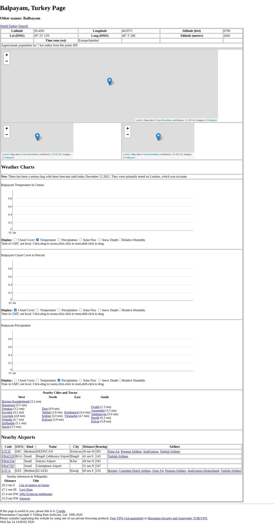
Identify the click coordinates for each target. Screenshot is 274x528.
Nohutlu (7, 419)
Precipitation (69, 240)
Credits (60, 511)
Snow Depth (110, 240)
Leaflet (139, 120)
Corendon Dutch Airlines (135, 470)
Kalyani (47, 419)
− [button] (6, 61)
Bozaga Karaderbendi (15, 401)
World (4, 26)
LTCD (6, 451)
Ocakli (95, 407)
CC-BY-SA (190, 120)
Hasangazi (8, 405)
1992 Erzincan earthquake (35, 494)
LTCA (6, 470)
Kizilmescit (71, 412)
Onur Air (113, 451)
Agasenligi (98, 410)
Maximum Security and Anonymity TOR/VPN (177, 518)
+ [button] (6, 54)
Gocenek (7, 416)
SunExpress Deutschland (203, 470)
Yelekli (46, 412)
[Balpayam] (109, 81)
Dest (45, 408)
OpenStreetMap (164, 120)
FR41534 (8, 461)
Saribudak (8, 423)
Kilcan (95, 421)
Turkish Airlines (170, 451)
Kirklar (46, 416)
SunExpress (150, 451)
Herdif (95, 417)
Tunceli (23, 26)
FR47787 (8, 466)
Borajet (112, 470)
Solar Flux (89, 240)
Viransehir (70, 416)
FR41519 (8, 456)
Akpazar (24, 498)
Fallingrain (212, 120)
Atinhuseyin (99, 414)
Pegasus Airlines (131, 451)
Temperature (48, 240)
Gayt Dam (25, 489)
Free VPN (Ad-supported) (126, 518)
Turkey (13, 26)
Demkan (7, 408)
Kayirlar (7, 412)
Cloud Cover (26, 240)
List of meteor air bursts (34, 485)
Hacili (5, 426)
